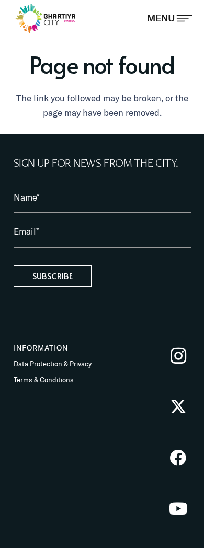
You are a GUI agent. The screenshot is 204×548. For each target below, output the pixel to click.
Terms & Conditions (44, 380)
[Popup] (169, 18)
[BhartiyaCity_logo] (45, 18)
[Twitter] (178, 406)
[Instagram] (178, 356)
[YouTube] (178, 508)
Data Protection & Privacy (53, 363)
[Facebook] (178, 458)
